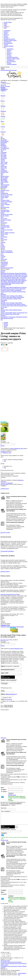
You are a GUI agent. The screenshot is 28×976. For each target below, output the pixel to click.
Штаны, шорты (11, 288)
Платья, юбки (18, 288)
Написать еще (4, 840)
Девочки (3, 301)
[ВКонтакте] (2, 345)
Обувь (18, 291)
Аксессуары (4, 291)
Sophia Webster (4, 283)
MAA (16, 280)
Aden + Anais (19, 277)
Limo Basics (9, 274)
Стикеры (6, 314)
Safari (5, 28)
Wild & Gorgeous (16, 283)
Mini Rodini (4, 273)
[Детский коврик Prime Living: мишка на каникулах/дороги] (10, 421)
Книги (2, 314)
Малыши (3, 286)
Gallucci (23, 279)
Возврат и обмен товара (13, 58)
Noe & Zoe (24, 274)
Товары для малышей (15, 290)
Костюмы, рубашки (12, 298)
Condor (6, 279)
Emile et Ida (18, 279)
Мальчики (3, 294)
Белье (22, 297)
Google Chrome (8, 22)
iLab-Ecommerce (22, 973)
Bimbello (24, 273)
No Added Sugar (17, 274)
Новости (9, 50)
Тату (26, 312)
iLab (19, 974)
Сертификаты (10, 60)
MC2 (20, 280)
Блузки (14, 304)
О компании (10, 48)
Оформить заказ (18, 448)
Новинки (3, 270)
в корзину (11, 448)
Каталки (25, 317)
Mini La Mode (7, 281)
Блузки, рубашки (11, 291)
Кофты (11, 287)
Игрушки (3, 315)
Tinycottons (24, 276)
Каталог (6, 323)
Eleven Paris (12, 279)
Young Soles (4, 277)
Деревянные (19, 317)
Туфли (10, 310)
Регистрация (8, 699)
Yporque (9, 277)
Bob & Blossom (11, 273)
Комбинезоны (17, 287)
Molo (10, 283)
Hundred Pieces (11, 280)
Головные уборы (5, 290)
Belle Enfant (8, 284)
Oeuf (2, 276)
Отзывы (9, 63)
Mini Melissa (14, 281)
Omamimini (6, 276)
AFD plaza (3, 737)
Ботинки (15, 310)
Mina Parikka (21, 281)
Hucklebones (4, 280)
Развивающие (4, 317)
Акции (8, 51)
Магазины (3, 82)
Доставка (9, 55)
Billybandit (3, 274)
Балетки (19, 310)
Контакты (9, 53)
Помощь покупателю (12, 57)
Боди (24, 288)
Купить (3, 445)
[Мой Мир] (6, 345)
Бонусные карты (11, 61)
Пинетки (3, 310)
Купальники (4, 300)
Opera (5, 25)
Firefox (5, 23)
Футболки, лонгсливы (6, 297)
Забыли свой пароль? (11, 694)
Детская (3, 311)
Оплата (9, 54)
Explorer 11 (6, 26)
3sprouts (14, 277)
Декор (11, 314)
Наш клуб (3, 85)
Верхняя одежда (5, 287)
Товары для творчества (18, 312)
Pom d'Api (12, 276)
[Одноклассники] (5, 345)
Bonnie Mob (18, 273)
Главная (6, 322)
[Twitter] (3, 345)
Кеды (7, 310)
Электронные (11, 317)
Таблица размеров (11, 64)
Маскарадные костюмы (7, 318)
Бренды (3, 272)
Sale (2, 319)
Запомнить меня (7, 697)
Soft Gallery (18, 276)
